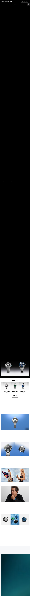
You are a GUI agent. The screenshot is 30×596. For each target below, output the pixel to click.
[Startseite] (15, 4)
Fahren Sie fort (25, 1)
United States (16, 1)
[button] (27, 4)
